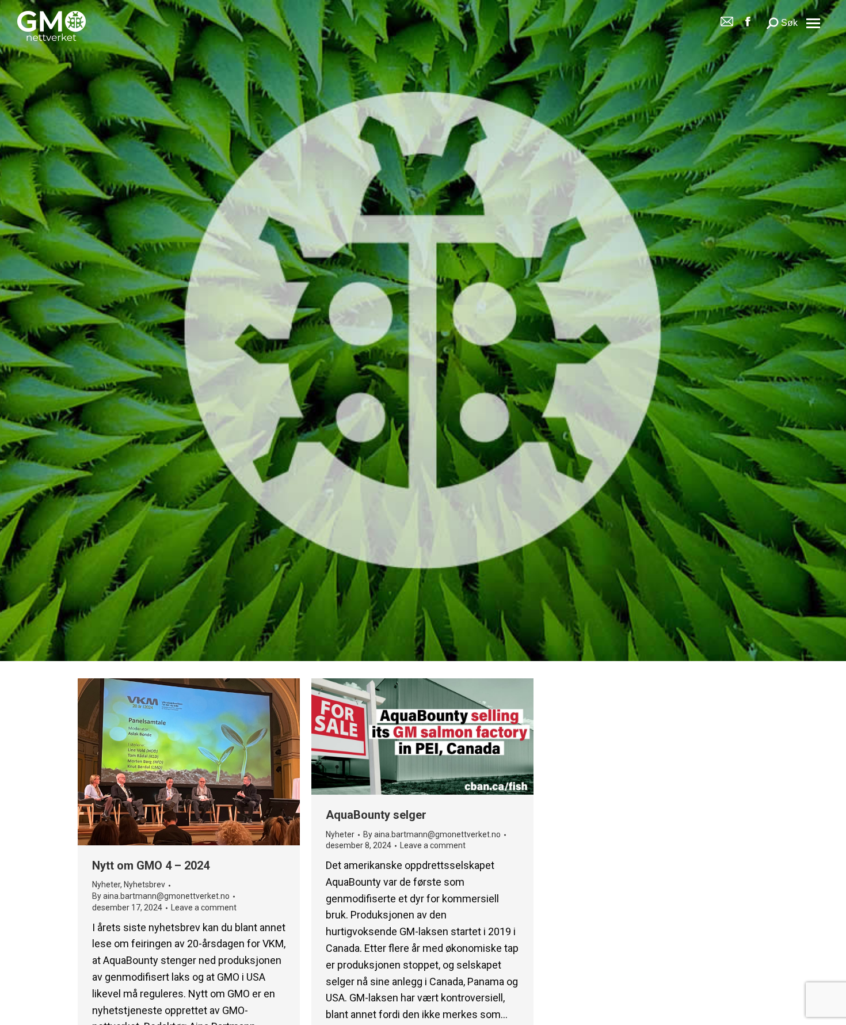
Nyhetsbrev (144, 885)
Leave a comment (204, 907)
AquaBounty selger (376, 815)
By (161, 896)
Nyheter (106, 885)
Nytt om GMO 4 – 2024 (150, 865)
